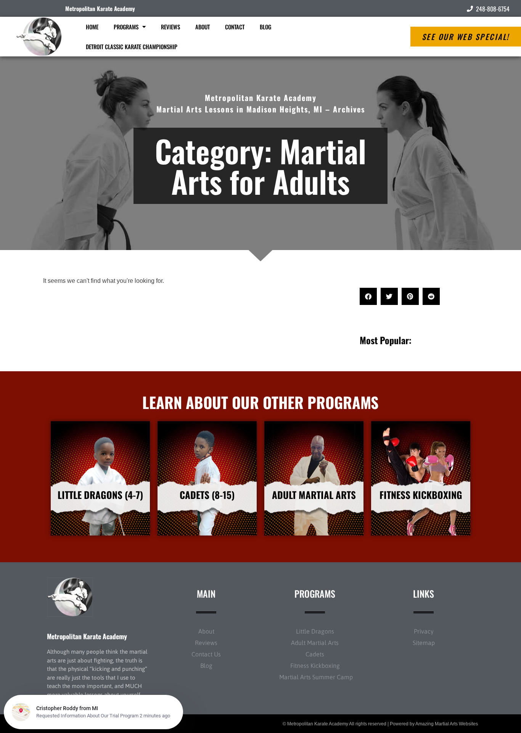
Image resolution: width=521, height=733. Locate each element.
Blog (265, 26)
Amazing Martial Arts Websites (446, 724)
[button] (368, 296)
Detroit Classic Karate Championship (131, 46)
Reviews (170, 26)
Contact (234, 26)
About (202, 26)
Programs (126, 26)
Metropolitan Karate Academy (100, 8)
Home (92, 26)
